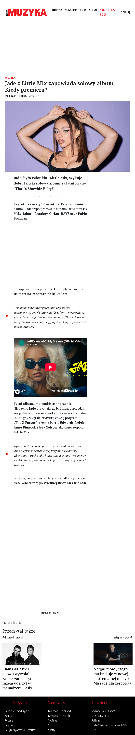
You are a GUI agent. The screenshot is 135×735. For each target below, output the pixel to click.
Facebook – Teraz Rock (59, 711)
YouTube (52, 720)
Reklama (9, 720)
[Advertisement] (67, 48)
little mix (17, 622)
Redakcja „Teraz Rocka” (103, 711)
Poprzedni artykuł (14, 637)
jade (10, 622)
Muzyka (57, 10)
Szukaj (125, 12)
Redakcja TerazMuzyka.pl (17, 711)
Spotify (51, 730)
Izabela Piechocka (15, 96)
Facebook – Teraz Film (59, 715)
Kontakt (8, 715)
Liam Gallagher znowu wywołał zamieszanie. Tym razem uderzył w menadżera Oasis (17, 678)
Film (83, 10)
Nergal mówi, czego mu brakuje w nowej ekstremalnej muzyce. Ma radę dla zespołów (112, 676)
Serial (93, 10)
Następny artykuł (121, 637)
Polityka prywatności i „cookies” (20, 730)
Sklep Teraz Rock (108, 12)
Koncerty (71, 10)
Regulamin (10, 725)
